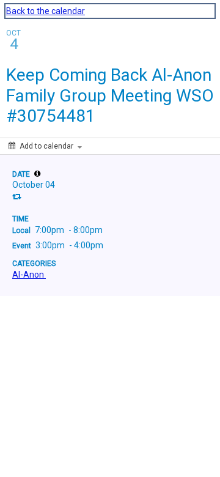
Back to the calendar (45, 11)
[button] (37, 173)
